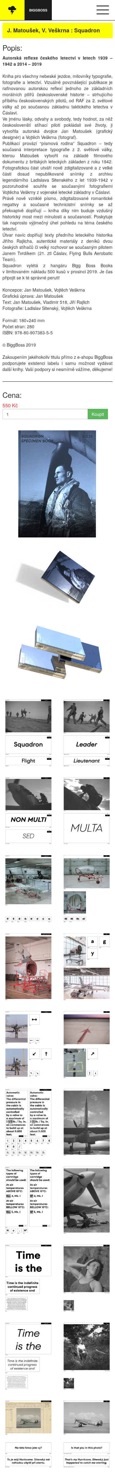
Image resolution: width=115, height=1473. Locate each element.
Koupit (98, 414)
